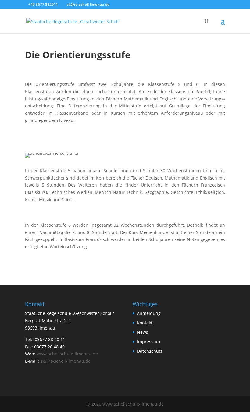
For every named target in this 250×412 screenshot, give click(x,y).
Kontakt (144, 323)
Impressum (148, 341)
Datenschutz (149, 351)
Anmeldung (149, 313)
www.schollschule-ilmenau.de (67, 354)
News (142, 332)
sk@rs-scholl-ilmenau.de (65, 361)
